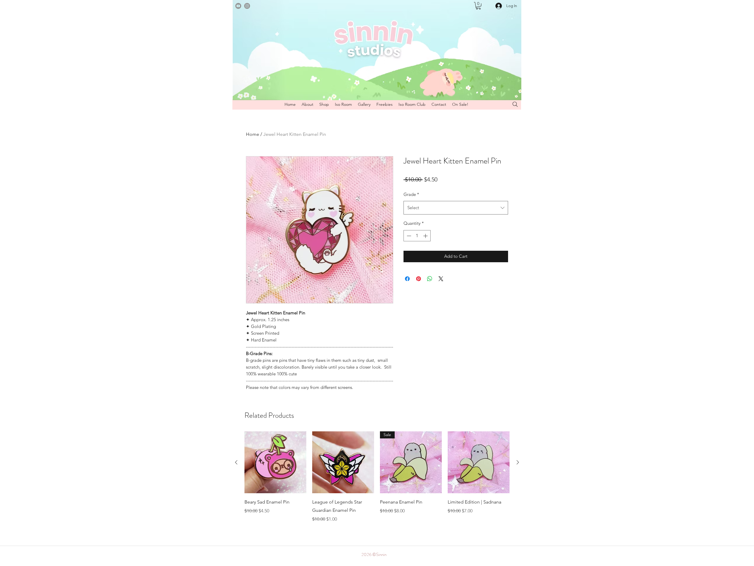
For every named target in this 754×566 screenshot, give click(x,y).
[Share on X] (440, 278)
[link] (478, 5)
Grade (411, 194)
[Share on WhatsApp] (429, 278)
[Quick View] (275, 462)
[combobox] (456, 207)
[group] (377, 477)
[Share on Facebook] (407, 278)
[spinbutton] (417, 235)
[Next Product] (517, 462)
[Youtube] (238, 6)
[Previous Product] (236, 462)
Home (252, 134)
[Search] (515, 104)
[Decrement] (408, 235)
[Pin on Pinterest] (418, 278)
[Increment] (426, 235)
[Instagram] (247, 6)
